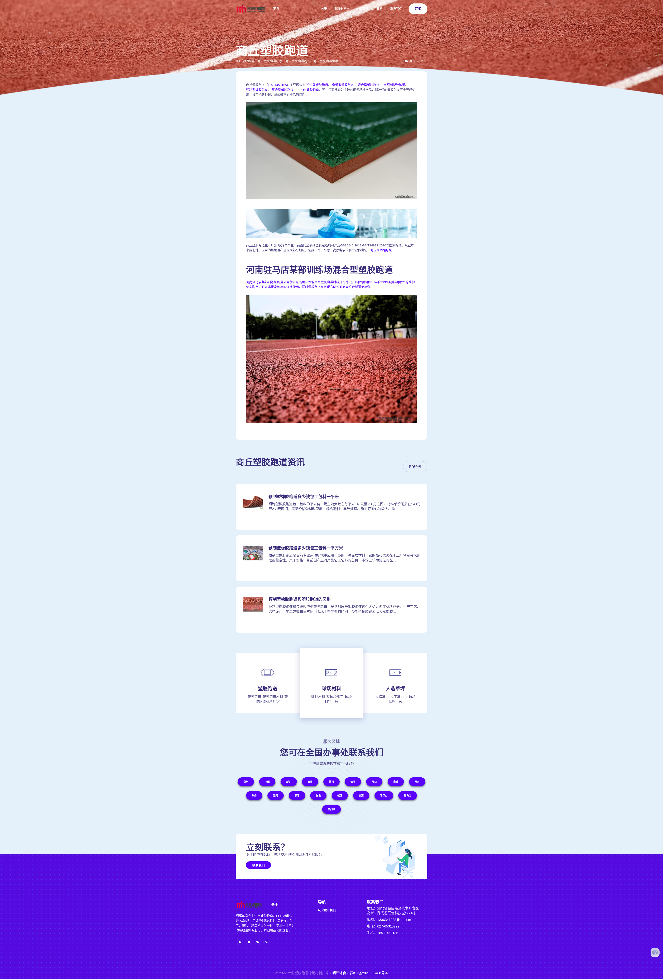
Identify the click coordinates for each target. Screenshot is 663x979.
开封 (417, 781)
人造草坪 (363, 8)
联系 (418, 9)
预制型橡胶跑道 (257, 90)
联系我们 (396, 8)
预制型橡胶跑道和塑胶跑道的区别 (299, 599)
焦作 (254, 795)
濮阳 (275, 795)
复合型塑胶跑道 (283, 90)
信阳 (352, 781)
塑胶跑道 (267, 688)
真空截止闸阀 (327, 910)
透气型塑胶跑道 (317, 85)
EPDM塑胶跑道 (308, 90)
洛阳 (331, 781)
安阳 (310, 781)
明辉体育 (339, 973)
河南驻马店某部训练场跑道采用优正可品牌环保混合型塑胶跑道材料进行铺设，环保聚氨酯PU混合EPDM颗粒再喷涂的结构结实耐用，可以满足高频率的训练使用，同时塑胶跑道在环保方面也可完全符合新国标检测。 (330, 284)
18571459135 (417, 61)
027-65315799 (388, 926)
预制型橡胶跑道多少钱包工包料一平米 (303, 496)
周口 (374, 781)
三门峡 (331, 809)
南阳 (267, 781)
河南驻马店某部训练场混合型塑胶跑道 (319, 270)
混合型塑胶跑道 (368, 85)
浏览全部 (415, 467)
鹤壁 (339, 795)
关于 (324, 8)
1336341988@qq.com (394, 920)
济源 (361, 795)
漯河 (297, 795)
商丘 (276, 8)
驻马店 (407, 795)
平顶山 (383, 795)
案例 (379, 8)
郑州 (245, 781)
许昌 (318, 795)
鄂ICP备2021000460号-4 (368, 973)
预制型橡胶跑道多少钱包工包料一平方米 (305, 548)
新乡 (288, 781)
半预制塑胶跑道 (394, 85)
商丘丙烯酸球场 (381, 250)
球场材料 (341, 8)
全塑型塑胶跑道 (343, 85)
